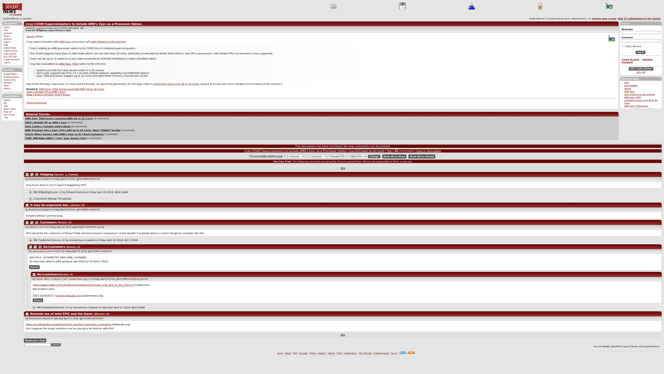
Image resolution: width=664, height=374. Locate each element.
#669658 (134, 279)
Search (7, 42)
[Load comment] (30, 199)
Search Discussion (428, 151)
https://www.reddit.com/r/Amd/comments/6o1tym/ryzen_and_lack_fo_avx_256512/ (83, 285)
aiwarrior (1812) (37, 227)
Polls (6, 45)
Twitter (7, 100)
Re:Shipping (42, 192)
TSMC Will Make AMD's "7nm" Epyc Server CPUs (55, 138)
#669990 (98, 318)
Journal (100, 227)
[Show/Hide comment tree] (31, 174)
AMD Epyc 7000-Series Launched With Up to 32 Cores (71, 89)
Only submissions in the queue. (639, 18)
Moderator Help (35, 340)
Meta (6, 85)
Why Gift (641, 72)
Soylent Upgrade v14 (68, 295)
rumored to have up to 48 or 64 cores (176, 84)
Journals (8, 33)
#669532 (94, 209)
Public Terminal (633, 46)
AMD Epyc (629, 91)
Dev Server (9, 115)
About (7, 27)
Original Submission (36, 103)
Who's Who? (10, 109)
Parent (34, 267)
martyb (39, 28)
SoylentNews (12, 9)
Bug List (8, 112)
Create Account (12, 59)
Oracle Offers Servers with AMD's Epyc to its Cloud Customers (64, 134)
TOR (6, 118)
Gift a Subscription (641, 69)
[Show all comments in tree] (36, 174)
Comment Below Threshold (52, 198)
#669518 (94, 179)
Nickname (627, 29)
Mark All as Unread (422, 156)
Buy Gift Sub (10, 56)
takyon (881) (43, 279)
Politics (7, 88)
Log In (7, 62)
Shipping (46, 174)
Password (627, 37)
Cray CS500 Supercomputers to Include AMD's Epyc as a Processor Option (84, 24)
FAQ (6, 30)
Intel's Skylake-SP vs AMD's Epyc (46, 92)
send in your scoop (604, 18)
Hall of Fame (10, 48)
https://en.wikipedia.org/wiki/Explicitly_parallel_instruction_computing (68, 324)
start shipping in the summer (639, 94)
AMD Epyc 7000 (632, 97)
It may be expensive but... (50, 205)
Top (389, 151)
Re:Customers (43, 240)
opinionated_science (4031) (46, 251)
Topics (7, 36)
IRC (5, 103)
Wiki (6, 106)
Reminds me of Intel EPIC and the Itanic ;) (63, 313)
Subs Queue (10, 54)
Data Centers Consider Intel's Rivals (48, 94)
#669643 (106, 251)
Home (280, 353)
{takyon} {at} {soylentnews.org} (70, 279)
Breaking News (11, 77)
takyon (627, 88)
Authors (8, 39)
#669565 (90, 227)
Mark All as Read (394, 156)
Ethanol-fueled (75, 192)
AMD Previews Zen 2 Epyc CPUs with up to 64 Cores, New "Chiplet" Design (72, 130)
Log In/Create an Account (366, 151)
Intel (626, 83)
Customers (48, 222)
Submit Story (10, 51)
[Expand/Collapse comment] (27, 174)
